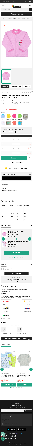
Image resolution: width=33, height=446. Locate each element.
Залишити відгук (16, 273)
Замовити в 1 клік (17, 163)
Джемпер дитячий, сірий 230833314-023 (23, 376)
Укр (26, 1)
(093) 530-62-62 (9, 439)
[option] (6, 76)
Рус (30, 1)
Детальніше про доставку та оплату (15, 338)
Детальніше (16, 252)
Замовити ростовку (16, 178)
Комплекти (27, 86)
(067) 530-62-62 (9, 433)
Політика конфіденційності (16, 445)
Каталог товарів (17, 14)
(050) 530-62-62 (9, 436)
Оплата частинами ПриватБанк (18, 168)
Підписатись (28, 410)
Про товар (5, 86)
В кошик (13, 158)
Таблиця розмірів (16, 86)
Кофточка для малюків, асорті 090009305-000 (7, 376)
